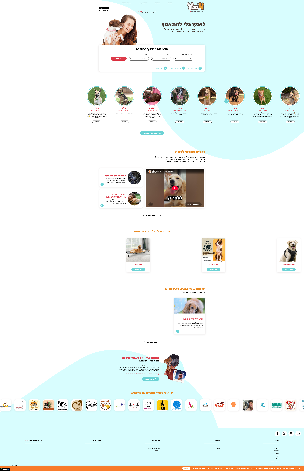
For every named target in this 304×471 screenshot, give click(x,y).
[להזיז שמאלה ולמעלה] (1, 468)
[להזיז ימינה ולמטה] (2, 469)
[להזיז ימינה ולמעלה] (2, 468)
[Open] (175, 59)
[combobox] (183, 58)
